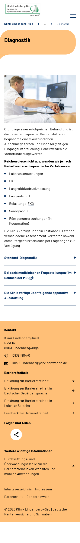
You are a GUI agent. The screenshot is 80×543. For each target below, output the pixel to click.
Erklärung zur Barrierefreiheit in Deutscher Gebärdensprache (28, 390)
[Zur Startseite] (21, 10)
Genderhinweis (37, 496)
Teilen (16, 434)
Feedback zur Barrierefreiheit (26, 413)
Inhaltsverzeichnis (18, 489)
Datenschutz (13, 496)
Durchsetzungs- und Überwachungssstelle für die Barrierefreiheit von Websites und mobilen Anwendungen (29, 466)
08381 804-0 (21, 355)
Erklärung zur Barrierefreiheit (26, 381)
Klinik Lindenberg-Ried (18, 23)
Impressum (43, 489)
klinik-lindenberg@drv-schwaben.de (39, 363)
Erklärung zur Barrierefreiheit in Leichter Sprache (28, 402)
